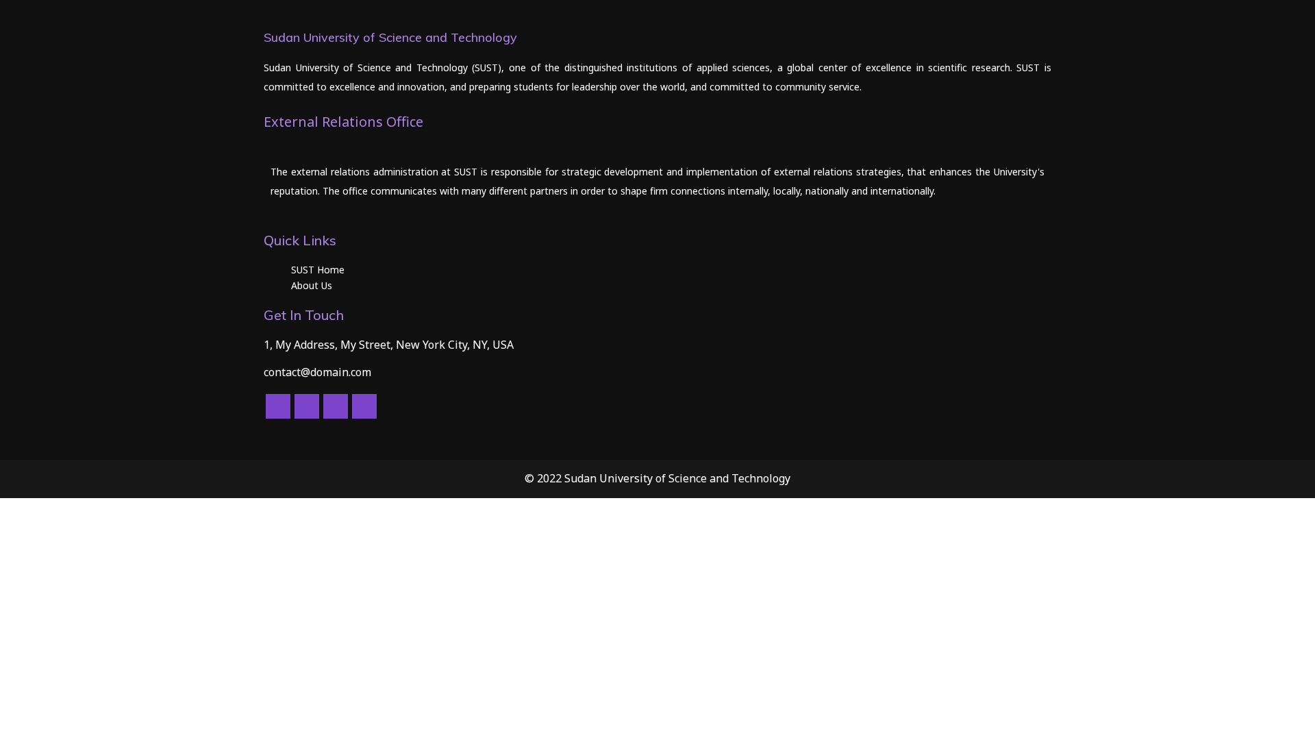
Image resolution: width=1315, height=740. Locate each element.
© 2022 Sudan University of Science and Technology (657, 478)
